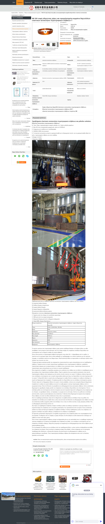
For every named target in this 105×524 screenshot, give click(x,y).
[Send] (101, 521)
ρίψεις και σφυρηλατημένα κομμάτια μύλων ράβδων (75, 439)
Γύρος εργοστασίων (49, 2)
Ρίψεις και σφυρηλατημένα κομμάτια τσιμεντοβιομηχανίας (50, 439)
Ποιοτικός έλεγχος (62, 2)
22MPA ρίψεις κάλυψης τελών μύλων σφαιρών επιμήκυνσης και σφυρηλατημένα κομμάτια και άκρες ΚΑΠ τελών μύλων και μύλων (63, 507)
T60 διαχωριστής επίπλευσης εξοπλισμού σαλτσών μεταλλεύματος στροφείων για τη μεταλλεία (42, 502)
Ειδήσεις (26, 7)
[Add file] (72, 521)
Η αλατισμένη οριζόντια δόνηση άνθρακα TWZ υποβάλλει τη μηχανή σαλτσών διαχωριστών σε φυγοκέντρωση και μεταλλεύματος (42, 517)
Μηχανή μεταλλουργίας (17, 57)
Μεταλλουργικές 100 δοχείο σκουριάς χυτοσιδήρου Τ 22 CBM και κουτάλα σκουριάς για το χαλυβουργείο (63, 502)
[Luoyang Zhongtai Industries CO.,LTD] (43, 7)
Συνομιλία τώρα (17, 7)
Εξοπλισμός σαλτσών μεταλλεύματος (20, 54)
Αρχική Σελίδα (14, 12)
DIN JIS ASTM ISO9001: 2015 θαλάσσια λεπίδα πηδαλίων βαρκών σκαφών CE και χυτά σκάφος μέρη (63, 512)
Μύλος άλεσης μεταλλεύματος (19, 34)
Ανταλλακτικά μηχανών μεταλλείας (19, 39)
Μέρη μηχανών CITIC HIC (18, 42)
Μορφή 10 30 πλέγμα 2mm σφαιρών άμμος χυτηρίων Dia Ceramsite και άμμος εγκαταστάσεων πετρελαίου (50, 487)
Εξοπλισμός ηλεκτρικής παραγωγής (20, 65)
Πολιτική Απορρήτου (21, 523)
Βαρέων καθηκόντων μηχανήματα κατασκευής (19, 51)
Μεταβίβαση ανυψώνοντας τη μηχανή (20, 60)
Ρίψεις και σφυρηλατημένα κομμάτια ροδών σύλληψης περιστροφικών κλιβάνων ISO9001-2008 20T (62, 488)
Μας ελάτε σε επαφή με (76, 2)
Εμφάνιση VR (28, 2)
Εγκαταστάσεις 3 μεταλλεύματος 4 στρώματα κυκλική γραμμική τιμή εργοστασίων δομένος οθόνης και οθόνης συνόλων (41, 507)
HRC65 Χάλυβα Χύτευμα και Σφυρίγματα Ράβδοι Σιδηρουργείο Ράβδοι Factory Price (23, 73)
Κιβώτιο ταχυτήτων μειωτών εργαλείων (20, 62)
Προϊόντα (19, 2)
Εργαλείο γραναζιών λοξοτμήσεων (19, 23)
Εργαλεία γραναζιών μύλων (18, 20)
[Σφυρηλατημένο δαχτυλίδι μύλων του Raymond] (14, 83)
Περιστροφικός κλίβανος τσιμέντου (20, 31)
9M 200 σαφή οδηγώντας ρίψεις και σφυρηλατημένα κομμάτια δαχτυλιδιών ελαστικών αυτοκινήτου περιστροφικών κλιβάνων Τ (46, 50)
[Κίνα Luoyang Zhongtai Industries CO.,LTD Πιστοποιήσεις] (16, 92)
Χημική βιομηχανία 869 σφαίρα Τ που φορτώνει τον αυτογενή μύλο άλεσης (22, 510)
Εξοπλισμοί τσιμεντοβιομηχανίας (19, 47)
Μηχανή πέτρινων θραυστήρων (19, 37)
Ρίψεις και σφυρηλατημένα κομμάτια (32, 12)
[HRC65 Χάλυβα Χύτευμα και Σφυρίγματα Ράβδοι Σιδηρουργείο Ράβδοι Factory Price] (14, 73)
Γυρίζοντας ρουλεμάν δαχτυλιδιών (19, 45)
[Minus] (101, 485)
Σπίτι (14, 2)
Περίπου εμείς (38, 2)
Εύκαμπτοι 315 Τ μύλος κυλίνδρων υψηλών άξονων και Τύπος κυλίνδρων (22, 504)
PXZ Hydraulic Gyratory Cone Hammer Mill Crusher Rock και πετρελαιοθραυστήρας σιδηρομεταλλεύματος (22, 500)
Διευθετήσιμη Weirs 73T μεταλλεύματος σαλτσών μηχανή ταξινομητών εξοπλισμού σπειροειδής (42, 512)
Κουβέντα (65, 43)
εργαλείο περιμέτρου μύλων (18, 26)
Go (92, 9)
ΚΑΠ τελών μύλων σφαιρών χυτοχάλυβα (42, 441)
